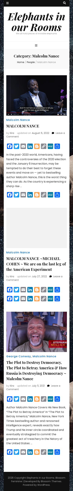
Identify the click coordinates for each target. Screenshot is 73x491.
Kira (12, 133)
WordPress (43, 485)
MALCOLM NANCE (22, 125)
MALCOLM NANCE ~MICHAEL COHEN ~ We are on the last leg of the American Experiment (36, 264)
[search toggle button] (64, 3)
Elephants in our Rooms (36, 21)
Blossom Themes (51, 481)
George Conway (18, 356)
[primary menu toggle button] (36, 45)
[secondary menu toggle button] (7, 3)
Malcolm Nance (18, 120)
